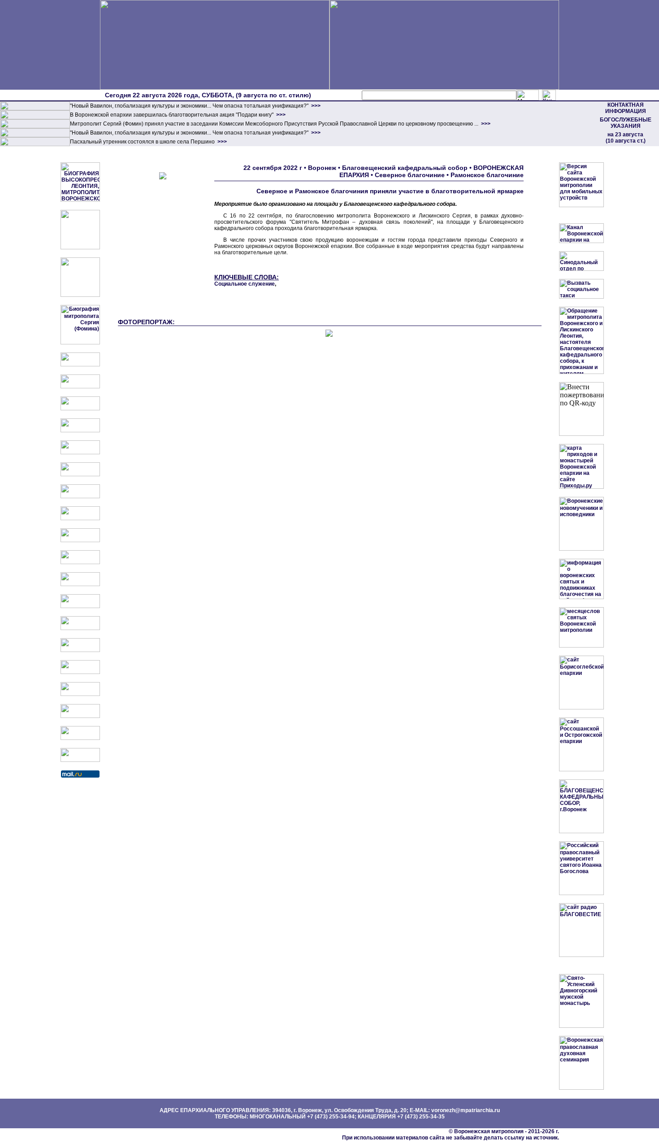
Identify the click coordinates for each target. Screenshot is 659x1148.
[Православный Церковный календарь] (80, 386)
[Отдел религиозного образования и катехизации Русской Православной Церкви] (80, 452)
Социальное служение (244, 284)
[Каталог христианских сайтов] (80, 760)
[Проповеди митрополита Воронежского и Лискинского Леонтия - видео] (80, 247)
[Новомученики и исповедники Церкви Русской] (80, 408)
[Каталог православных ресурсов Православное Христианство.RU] (80, 738)
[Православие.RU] (80, 606)
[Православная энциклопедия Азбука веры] (80, 650)
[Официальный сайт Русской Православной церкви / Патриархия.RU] (80, 364)
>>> (315, 106)
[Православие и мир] (80, 628)
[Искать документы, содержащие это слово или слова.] (527, 95)
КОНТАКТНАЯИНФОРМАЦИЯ (625, 108)
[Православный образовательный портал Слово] (80, 694)
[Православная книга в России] (80, 716)
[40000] (35, 135)
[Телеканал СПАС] (80, 496)
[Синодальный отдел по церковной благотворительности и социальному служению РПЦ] (80, 430)
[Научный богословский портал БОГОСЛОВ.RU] (80, 672)
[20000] (35, 117)
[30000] (35, 144)
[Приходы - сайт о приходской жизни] (80, 584)
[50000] (35, 126)
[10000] (35, 108)
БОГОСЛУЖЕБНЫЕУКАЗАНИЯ (625, 123)
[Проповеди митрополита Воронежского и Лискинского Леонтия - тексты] (80, 295)
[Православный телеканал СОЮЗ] (80, 474)
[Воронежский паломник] (80, 562)
